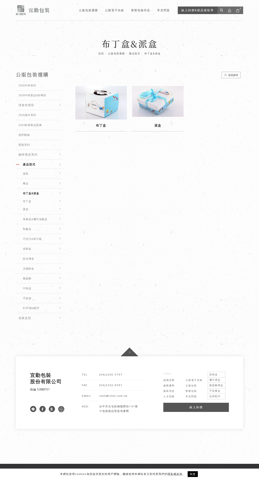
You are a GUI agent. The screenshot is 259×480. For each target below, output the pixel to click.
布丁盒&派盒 (152, 53)
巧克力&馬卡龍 (32, 238)
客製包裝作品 (140, 10)
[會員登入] (230, 10)
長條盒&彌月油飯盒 (35, 219)
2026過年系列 (27, 114)
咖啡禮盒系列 (28, 154)
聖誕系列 (24, 144)
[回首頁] (32, 10)
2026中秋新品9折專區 (32, 95)
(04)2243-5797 (110, 374)
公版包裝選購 (88, 10)
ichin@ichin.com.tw (113, 395)
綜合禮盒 (28, 258)
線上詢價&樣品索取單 (197, 10)
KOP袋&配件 (31, 308)
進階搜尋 (232, 75)
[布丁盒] (101, 102)
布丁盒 (27, 201)
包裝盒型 (24, 318)
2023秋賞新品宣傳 (30, 125)
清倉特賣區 (26, 105)
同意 (193, 474)
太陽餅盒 (28, 268)
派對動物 (24, 134)
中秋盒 (27, 288)
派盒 (26, 209)
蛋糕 (26, 173)
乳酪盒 (27, 229)
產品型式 (134, 53)
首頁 (101, 53)
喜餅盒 (27, 248)
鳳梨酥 (27, 278)
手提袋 (27, 298)
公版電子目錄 (114, 10)
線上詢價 (196, 407)
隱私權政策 (175, 474)
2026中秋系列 (27, 85)
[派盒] (158, 101)
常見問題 (163, 10)
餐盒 (26, 183)
